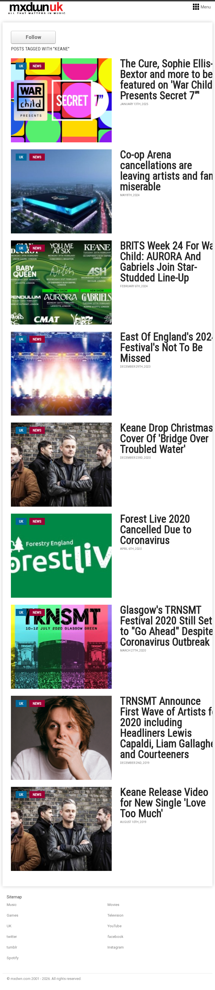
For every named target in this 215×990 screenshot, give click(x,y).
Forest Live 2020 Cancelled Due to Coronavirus (155, 529)
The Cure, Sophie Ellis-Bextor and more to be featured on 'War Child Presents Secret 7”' (166, 79)
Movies (113, 905)
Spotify (12, 958)
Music (12, 905)
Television (115, 915)
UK (9, 926)
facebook (115, 937)
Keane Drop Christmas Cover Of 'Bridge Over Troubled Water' (166, 438)
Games (12, 915)
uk (21, 66)
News (37, 66)
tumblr (12, 947)
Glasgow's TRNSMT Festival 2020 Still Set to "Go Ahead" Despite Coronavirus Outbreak (167, 626)
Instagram (116, 947)
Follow (33, 37)
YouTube (114, 926)
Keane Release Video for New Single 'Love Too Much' (164, 803)
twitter (12, 937)
